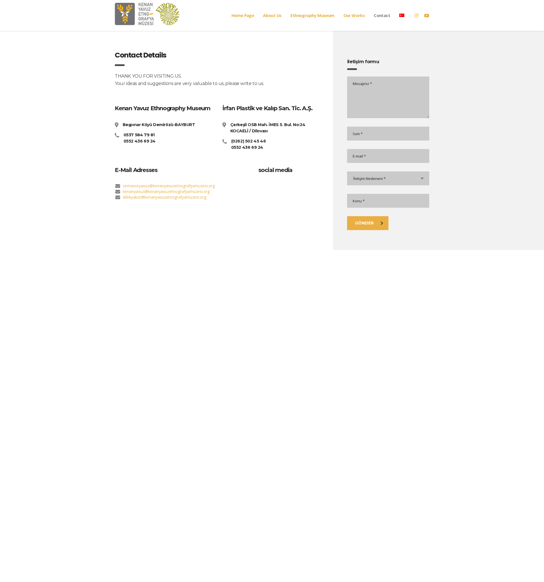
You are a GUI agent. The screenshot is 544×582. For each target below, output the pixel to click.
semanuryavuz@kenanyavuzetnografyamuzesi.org (169, 185)
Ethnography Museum (312, 15)
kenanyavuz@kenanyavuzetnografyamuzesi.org (166, 191)
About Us (272, 15)
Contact (382, 15)
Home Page (242, 15)
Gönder (364, 223)
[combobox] (388, 178)
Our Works (354, 15)
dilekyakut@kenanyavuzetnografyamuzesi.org (164, 197)
